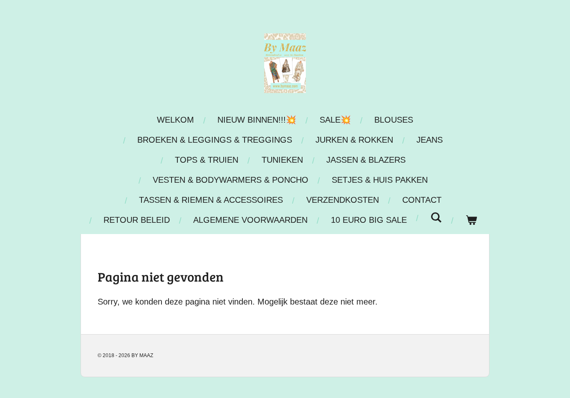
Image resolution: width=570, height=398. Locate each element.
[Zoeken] (436, 217)
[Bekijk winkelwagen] (471, 220)
